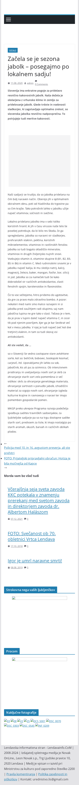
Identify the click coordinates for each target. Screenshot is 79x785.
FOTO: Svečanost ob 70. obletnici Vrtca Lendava (32, 536)
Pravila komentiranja (20, 774)
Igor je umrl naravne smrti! (35, 560)
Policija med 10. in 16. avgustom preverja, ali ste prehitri (37, 450)
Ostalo (12, 50)
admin (30, 83)
